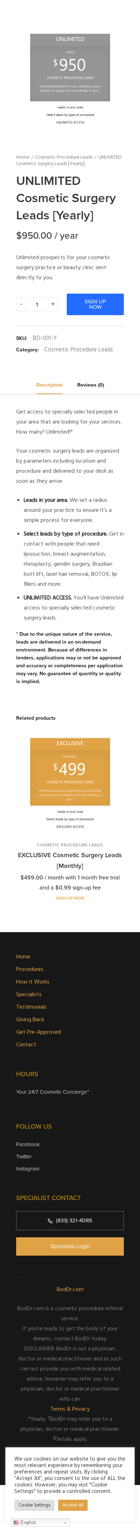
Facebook (28, 1144)
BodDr (82, 1339)
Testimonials (31, 1007)
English (27, 1522)
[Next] (124, 818)
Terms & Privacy (70, 1409)
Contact (26, 1045)
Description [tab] (49, 385)
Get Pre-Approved (38, 1032)
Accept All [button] (72, 1505)
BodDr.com (70, 1289)
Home (22, 157)
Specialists (29, 994)
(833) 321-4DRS (74, 1220)
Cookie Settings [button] (34, 1505)
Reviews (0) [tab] (90, 385)
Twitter (24, 1156)
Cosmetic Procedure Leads (64, 157)
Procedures (29, 969)
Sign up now (95, 304)
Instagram (27, 1169)
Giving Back (30, 1019)
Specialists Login (70, 1246)
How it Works (33, 982)
